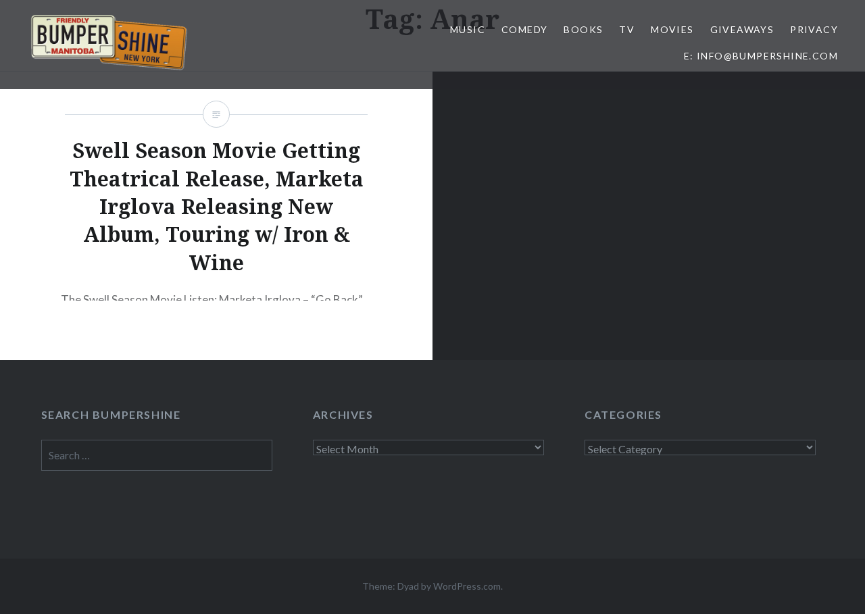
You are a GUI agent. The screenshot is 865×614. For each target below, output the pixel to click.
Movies (672, 29)
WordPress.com (467, 586)
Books (583, 29)
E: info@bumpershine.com (761, 55)
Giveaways (742, 29)
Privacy (814, 29)
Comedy (524, 29)
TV (627, 29)
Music (467, 29)
